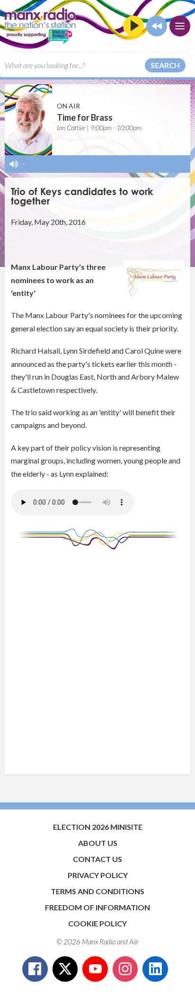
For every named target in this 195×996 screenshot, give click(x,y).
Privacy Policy (98, 875)
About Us (97, 842)
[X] (65, 969)
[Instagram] (125, 969)
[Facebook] (35, 969)
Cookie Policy (97, 923)
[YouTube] (95, 969)
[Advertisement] (97, 657)
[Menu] (179, 26)
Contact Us (97, 858)
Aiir (134, 941)
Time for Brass (85, 117)
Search (165, 65)
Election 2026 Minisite (97, 826)
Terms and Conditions (97, 891)
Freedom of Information (97, 907)
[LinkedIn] (155, 969)
